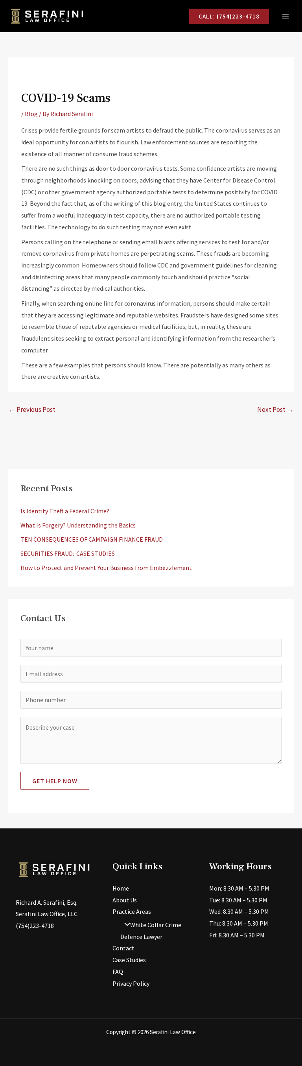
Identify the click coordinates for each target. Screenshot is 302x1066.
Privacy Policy (130, 983)
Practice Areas (131, 911)
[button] (229, 16)
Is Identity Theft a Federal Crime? (64, 511)
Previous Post (32, 409)
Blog (31, 114)
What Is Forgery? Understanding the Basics (78, 525)
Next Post (275, 409)
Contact (123, 948)
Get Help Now (54, 781)
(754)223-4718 (35, 926)
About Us (124, 900)
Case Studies (129, 960)
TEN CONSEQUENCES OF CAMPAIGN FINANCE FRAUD (91, 539)
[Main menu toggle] (285, 16)
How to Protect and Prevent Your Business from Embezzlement (106, 568)
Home (120, 888)
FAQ (117, 972)
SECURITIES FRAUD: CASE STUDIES (67, 553)
